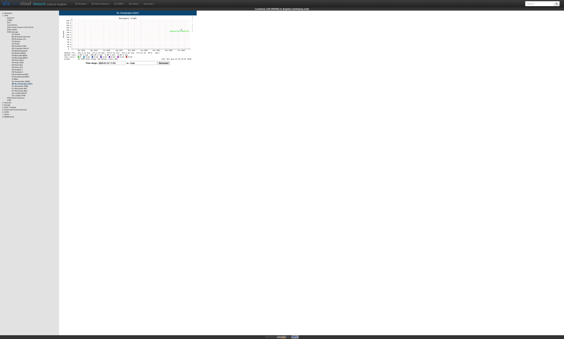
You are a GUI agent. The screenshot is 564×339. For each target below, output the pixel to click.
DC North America (100, 3)
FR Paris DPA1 (18, 60)
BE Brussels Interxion (21, 36)
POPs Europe (12, 32)
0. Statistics (7, 13)
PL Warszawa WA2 (19, 90)
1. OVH (5, 15)
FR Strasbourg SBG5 (20, 76)
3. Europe (6, 105)
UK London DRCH (19, 93)
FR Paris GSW (18, 62)
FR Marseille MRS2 (20, 57)
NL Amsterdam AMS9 (21, 81)
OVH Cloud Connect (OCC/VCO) (20, 27)
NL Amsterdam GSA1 (24, 83)
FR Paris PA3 (17, 65)
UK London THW (18, 95)
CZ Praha (16, 43)
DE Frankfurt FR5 (19, 46)
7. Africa (5, 114)
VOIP (9, 100)
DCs (9, 22)
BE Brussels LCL (19, 39)
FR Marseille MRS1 (20, 55)
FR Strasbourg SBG (20, 74)
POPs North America (16, 98)
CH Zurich (16, 41)
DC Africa (133, 3)
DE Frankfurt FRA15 (20, 48)
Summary (148, 3)
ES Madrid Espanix (19, 50)
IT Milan (15, 79)
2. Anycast (6, 102)
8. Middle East (8, 116)
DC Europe (80, 3)
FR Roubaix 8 (17, 72)
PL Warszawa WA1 (19, 88)
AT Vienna (16, 34)
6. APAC (5, 112)
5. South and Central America (14, 109)
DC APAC (118, 3)
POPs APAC (12, 29)
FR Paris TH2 (17, 67)
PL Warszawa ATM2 (20, 86)
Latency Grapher (50, 3)
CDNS (9, 20)
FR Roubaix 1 (17, 69)
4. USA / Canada (9, 107)
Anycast (10, 17)
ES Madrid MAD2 (19, 53)
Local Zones (12, 25)
